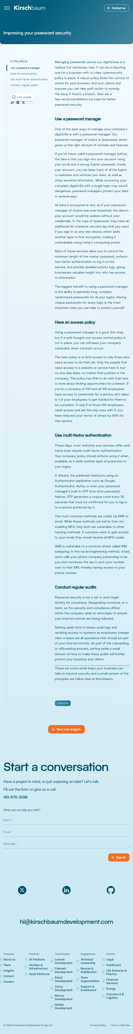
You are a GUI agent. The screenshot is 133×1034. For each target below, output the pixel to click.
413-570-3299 (15, 797)
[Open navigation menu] (7, 8)
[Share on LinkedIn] (18, 102)
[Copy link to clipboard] (12, 102)
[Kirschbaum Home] (29, 8)
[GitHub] (111, 890)
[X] (22, 890)
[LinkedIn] (66, 890)
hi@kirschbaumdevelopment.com (66, 921)
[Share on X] (23, 102)
